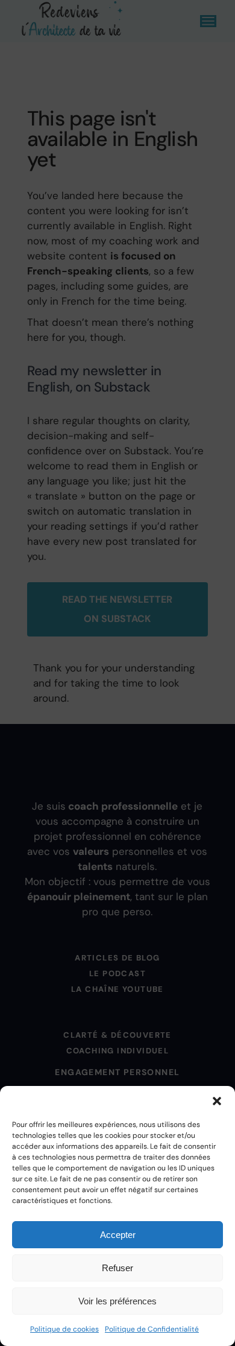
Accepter (118, 1235)
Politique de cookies (64, 1329)
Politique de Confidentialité (152, 1329)
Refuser (117, 1268)
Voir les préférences (117, 1301)
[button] (217, 1101)
